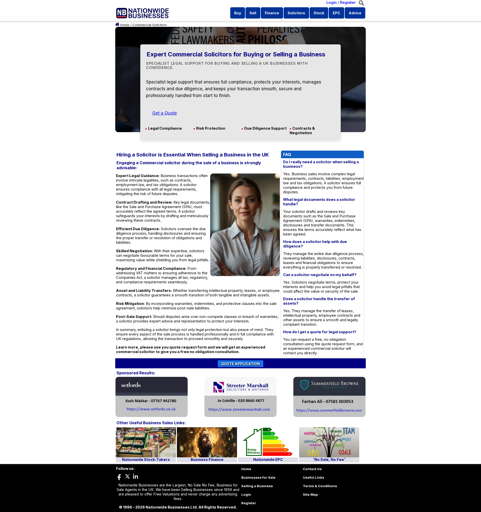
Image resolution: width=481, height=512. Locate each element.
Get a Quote (164, 113)
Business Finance (207, 459)
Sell (253, 13)
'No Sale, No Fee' (329, 459)
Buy (237, 13)
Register (348, 2)
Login (331, 2)
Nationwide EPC (268, 459)
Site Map (310, 494)
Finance (272, 13)
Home (124, 25)
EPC (336, 13)
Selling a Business (257, 486)
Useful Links (313, 477)
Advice (355, 13)
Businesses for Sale (258, 477)
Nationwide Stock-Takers (146, 459)
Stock (319, 13)
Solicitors (296, 13)
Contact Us (312, 469)
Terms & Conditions (320, 486)
